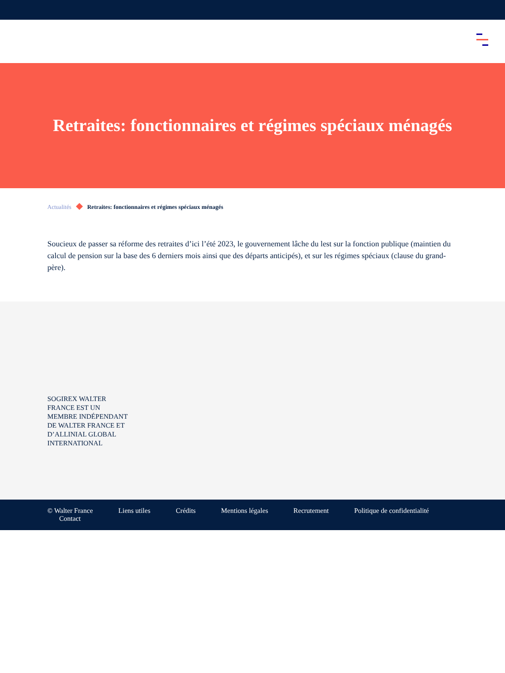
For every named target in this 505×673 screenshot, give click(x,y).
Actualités (59, 206)
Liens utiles (134, 511)
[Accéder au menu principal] (482, 39)
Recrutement (311, 511)
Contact (70, 519)
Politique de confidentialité (391, 511)
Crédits (185, 511)
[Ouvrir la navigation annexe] (16, 10)
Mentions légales (244, 511)
